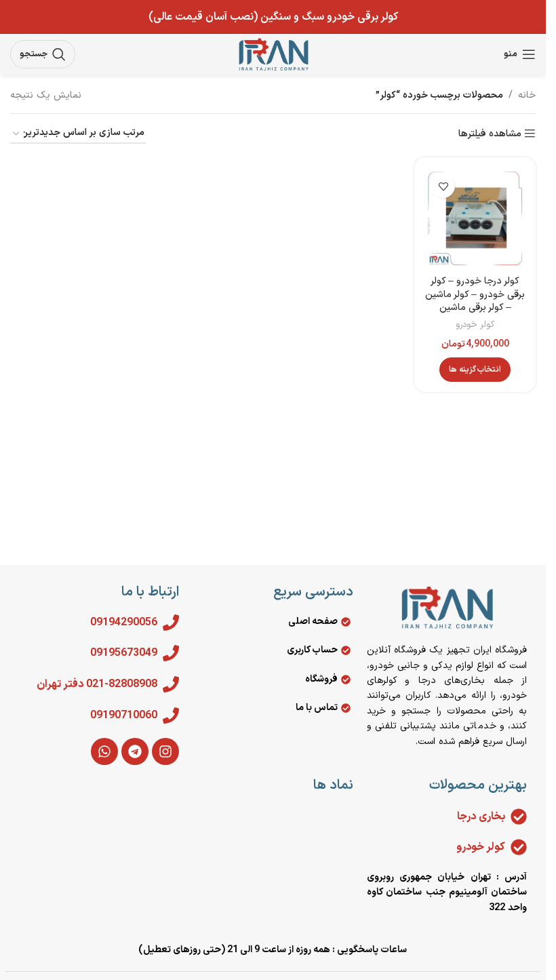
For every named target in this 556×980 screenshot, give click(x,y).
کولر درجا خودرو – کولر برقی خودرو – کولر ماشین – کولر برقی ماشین (475, 294)
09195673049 (123, 653)
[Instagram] (165, 751)
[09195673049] (171, 653)
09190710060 (123, 715)
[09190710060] (171, 715)
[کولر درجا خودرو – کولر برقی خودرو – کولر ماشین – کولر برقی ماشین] (474, 218)
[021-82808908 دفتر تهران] (171, 684)
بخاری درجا (481, 816)
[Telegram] (134, 751)
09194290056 (123, 622)
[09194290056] (171, 622)
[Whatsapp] (104, 751)
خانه (527, 95)
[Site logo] (273, 54)
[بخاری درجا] (519, 816)
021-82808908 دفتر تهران (97, 684)
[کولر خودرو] (519, 847)
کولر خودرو (475, 325)
